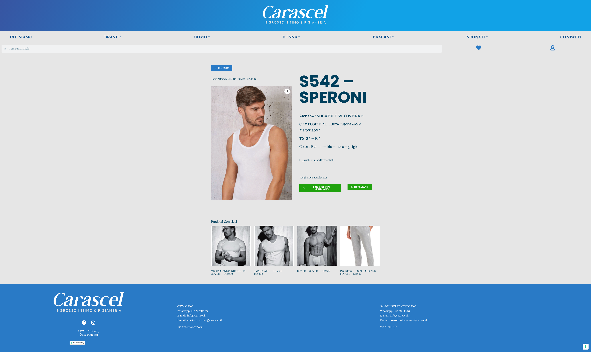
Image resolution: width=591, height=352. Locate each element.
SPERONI (232, 79)
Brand (111, 37)
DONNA (290, 37)
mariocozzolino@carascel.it (204, 320)
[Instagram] (93, 322)
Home (214, 79)
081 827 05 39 (199, 311)
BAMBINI (382, 37)
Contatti (570, 37)
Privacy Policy (78, 343)
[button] (221, 68)
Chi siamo (21, 37)
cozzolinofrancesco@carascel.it (409, 320)
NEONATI (475, 37)
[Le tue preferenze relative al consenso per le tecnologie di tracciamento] (586, 347)
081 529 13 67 (402, 311)
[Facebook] (84, 322)
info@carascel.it (197, 316)
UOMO (200, 37)
